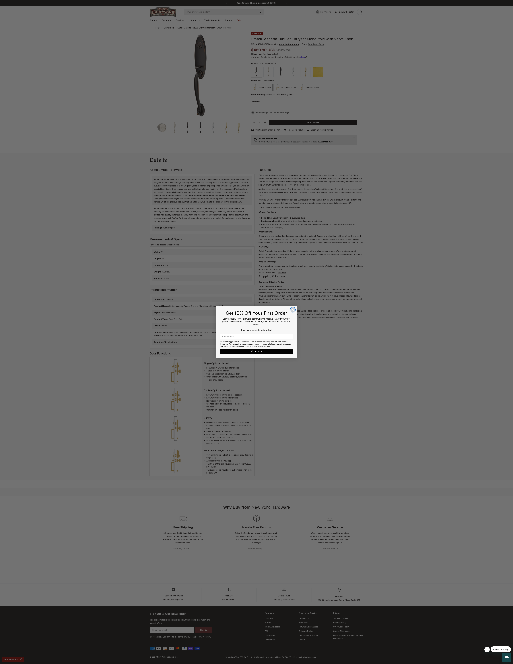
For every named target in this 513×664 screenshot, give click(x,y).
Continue (256, 351)
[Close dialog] (293, 309)
